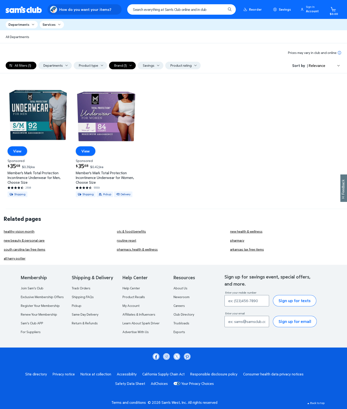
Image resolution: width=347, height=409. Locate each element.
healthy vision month (19, 231)
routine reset (126, 240)
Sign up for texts (295, 301)
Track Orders (81, 288)
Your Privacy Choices (197, 383)
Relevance (317, 65)
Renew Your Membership (39, 314)
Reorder (255, 9)
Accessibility (127, 374)
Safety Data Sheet (130, 383)
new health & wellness (246, 231)
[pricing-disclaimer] (339, 53)
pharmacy (237, 240)
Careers (179, 305)
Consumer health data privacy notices (273, 374)
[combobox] (181, 9)
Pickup (76, 305)
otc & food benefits (131, 231)
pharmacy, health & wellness (137, 249)
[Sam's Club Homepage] (24, 9)
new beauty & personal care (24, 240)
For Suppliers (31, 332)
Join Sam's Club (32, 288)
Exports (179, 332)
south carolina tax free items (24, 249)
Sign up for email (295, 321)
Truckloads (181, 323)
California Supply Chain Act (163, 374)
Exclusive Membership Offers (42, 297)
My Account (131, 305)
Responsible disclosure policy (213, 374)
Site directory (36, 374)
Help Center (131, 288)
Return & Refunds (85, 323)
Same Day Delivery (85, 314)
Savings (285, 9)
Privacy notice (64, 374)
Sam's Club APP (32, 323)
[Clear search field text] (218, 9)
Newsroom (182, 297)
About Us (180, 288)
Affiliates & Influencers (139, 314)
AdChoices (159, 383)
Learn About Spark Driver (141, 323)
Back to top (317, 403)
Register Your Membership (40, 305)
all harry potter (14, 258)
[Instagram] (166, 356)
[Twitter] (177, 356)
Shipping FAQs (83, 297)
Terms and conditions (128, 402)
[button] (310, 9)
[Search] (229, 9)
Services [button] (48, 24)
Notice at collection (95, 374)
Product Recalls (134, 297)
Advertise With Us (136, 332)
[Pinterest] (187, 356)
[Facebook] (156, 356)
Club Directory (184, 314)
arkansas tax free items (247, 249)
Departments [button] (18, 24)
